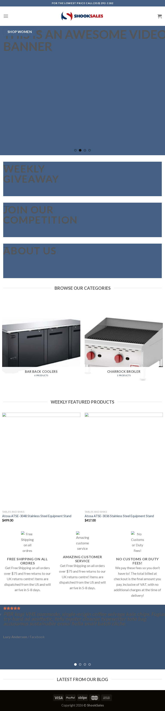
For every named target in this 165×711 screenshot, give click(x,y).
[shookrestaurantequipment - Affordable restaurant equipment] (82, 16)
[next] (156, 90)
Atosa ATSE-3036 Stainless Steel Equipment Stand (119, 516)
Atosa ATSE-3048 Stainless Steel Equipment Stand (36, 516)
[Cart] (159, 16)
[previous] (9, 90)
